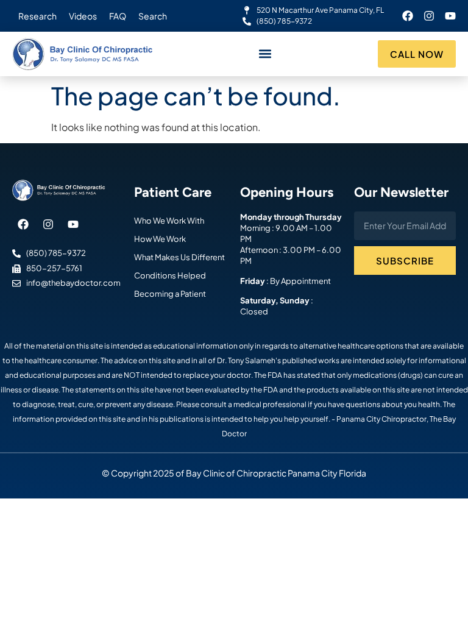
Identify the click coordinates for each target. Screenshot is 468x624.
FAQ (117, 15)
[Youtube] (450, 15)
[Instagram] (429, 15)
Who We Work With (169, 220)
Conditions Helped (170, 275)
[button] (265, 54)
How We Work (160, 239)
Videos (83, 15)
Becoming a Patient (170, 294)
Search (152, 15)
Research (37, 15)
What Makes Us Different (179, 257)
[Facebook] (407, 15)
